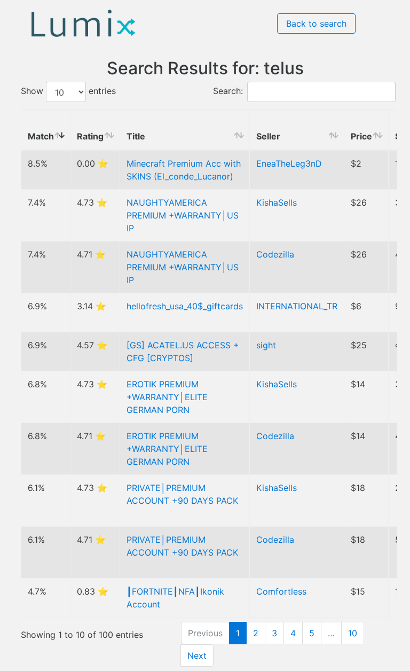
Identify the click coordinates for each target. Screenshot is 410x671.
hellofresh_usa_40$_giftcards (185, 306)
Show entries (68, 91)
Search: (228, 91)
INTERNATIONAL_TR (296, 306)
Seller (268, 136)
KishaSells (276, 202)
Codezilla (275, 254)
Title (136, 136)
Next (197, 655)
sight (266, 345)
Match (41, 136)
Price (361, 136)
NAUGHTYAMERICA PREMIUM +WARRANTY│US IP (183, 215)
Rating (90, 136)
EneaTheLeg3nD (289, 163)
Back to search (316, 23)
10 (352, 633)
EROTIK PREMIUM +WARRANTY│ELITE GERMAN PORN (167, 397)
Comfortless (281, 591)
